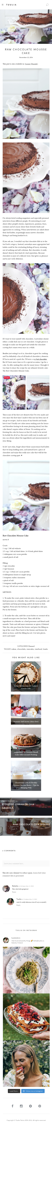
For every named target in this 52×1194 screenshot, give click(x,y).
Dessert (31, 646)
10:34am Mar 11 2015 (27, 886)
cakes (13, 649)
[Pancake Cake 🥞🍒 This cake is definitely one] (26, 1016)
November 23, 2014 (26, 57)
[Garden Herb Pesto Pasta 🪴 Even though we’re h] (26, 970)
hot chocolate (41, 359)
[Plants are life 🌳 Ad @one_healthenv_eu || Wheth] (26, 1063)
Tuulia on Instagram (26, 930)
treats (45, 649)
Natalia (15, 886)
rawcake (30, 649)
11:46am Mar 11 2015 (30, 899)
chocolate (21, 649)
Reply (14, 892)
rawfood (38, 649)
